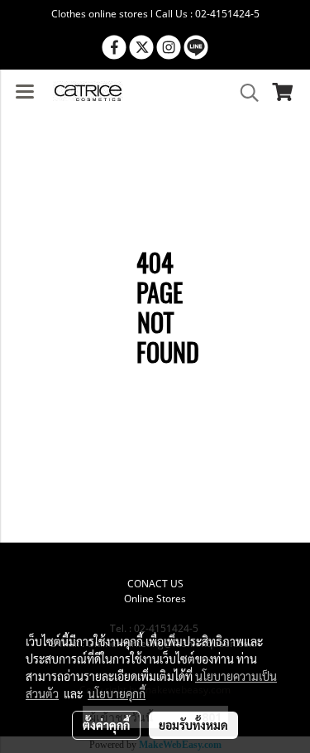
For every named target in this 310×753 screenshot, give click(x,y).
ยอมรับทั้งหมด (193, 724)
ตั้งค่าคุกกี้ (106, 724)
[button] (243, 93)
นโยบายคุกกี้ (116, 693)
